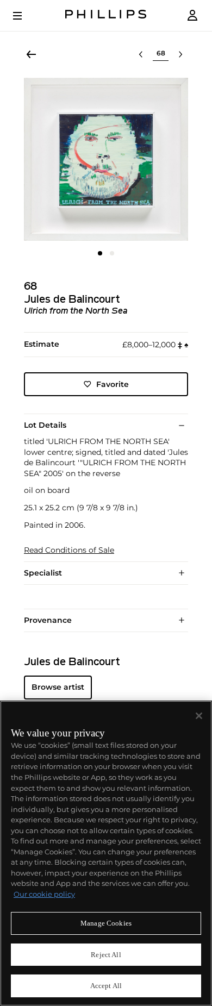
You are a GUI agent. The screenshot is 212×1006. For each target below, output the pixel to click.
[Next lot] (180, 54)
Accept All (106, 986)
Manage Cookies (106, 923)
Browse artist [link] (58, 687)
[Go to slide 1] (100, 253)
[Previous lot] (140, 54)
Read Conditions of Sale (69, 550)
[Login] (192, 15)
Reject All (106, 955)
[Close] (199, 716)
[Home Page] (106, 15)
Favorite (112, 384)
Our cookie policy (44, 894)
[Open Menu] (25, 16)
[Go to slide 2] (112, 253)
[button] (106, 159)
